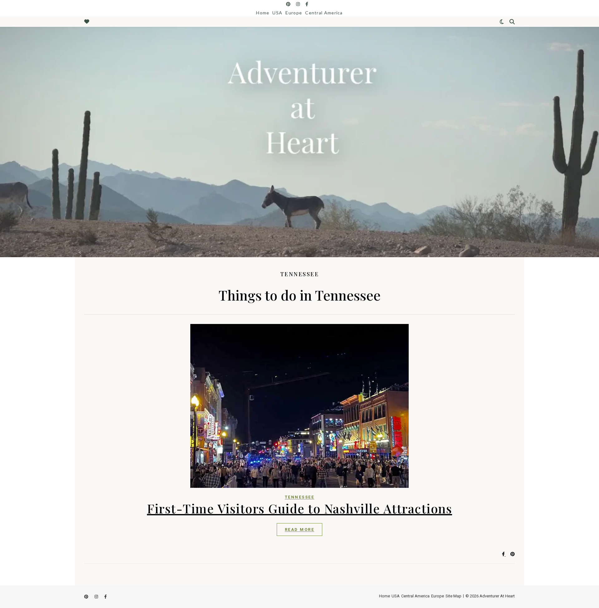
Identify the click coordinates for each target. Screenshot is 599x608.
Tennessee (299, 497)
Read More (299, 529)
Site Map (453, 596)
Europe (293, 12)
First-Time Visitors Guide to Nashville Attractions (299, 508)
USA (277, 12)
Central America (324, 12)
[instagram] (298, 4)
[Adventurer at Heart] (299, 142)
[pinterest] (288, 4)
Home (262, 12)
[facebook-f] (306, 4)
